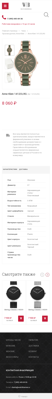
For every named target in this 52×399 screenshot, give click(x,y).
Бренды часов (13, 340)
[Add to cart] (21, 319)
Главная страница (9, 31)
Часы (23, 31)
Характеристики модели (10, 169)
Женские (10, 351)
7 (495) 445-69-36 (15, 19)
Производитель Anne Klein (13, 33)
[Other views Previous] (9, 42)
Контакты (34, 357)
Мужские (10, 346)
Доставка (23, 169)
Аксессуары (12, 357)
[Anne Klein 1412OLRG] (9, 50)
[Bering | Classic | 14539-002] (38, 294)
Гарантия (33, 340)
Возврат (33, 351)
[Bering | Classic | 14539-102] (14, 294)
